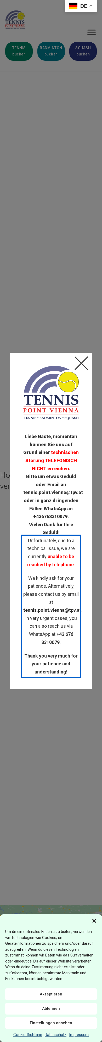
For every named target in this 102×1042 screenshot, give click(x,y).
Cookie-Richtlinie (27, 1034)
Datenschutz (55, 1034)
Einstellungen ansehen (51, 1023)
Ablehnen (51, 1008)
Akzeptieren (51, 994)
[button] (94, 921)
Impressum (79, 1034)
